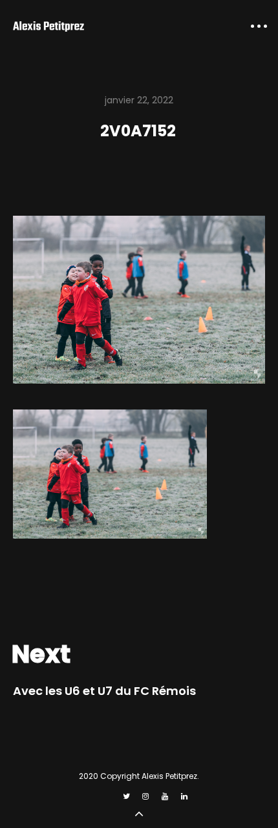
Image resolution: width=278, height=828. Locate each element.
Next (41, 654)
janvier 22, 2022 (139, 100)
